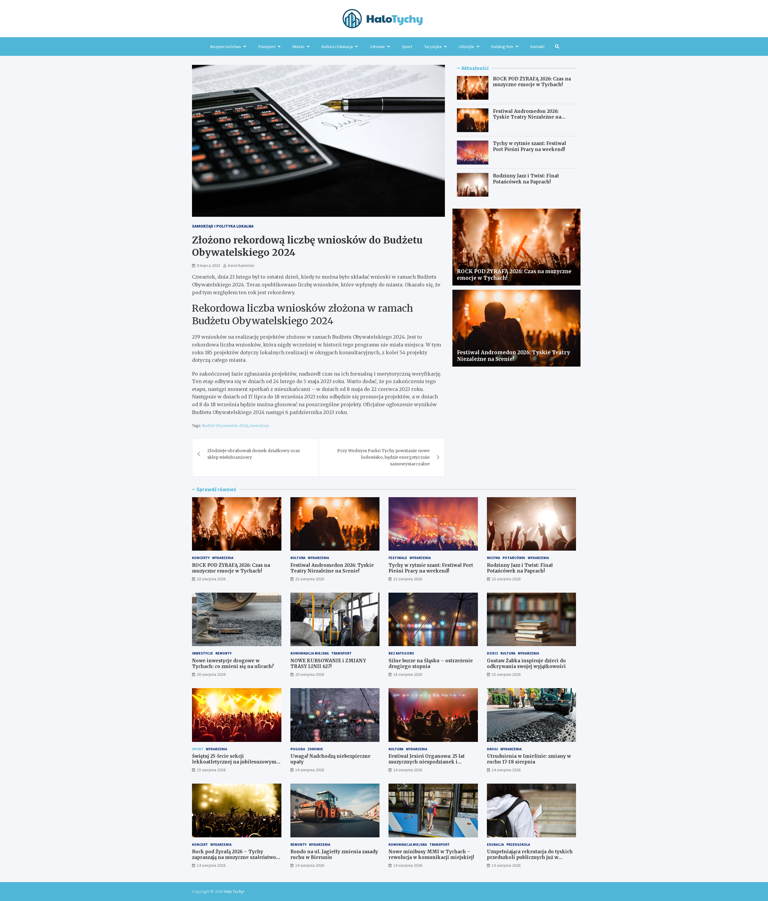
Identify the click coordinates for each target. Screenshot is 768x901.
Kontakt (537, 46)
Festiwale (397, 557)
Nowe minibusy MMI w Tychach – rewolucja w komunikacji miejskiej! (431, 854)
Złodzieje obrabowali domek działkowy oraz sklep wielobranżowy (253, 454)
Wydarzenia (222, 557)
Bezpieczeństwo (225, 46)
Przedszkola (518, 844)
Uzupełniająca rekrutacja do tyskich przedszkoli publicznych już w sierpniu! (530, 857)
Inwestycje (202, 653)
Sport (407, 46)
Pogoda (297, 749)
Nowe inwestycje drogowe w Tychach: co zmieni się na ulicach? (233, 664)
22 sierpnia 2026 (309, 579)
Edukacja (495, 844)
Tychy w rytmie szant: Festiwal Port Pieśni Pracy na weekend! (529, 147)
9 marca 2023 (208, 265)
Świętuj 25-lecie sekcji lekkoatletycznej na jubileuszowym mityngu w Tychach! (234, 762)
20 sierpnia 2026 (211, 674)
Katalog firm (502, 46)
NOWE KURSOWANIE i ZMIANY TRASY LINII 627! (328, 664)
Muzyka (493, 557)
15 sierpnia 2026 (506, 674)
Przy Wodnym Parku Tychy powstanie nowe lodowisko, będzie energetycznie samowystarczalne (383, 457)
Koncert (200, 844)
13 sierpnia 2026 (506, 865)
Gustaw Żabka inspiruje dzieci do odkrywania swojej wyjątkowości (526, 664)
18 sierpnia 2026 (407, 674)
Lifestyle (466, 46)
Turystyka (433, 46)
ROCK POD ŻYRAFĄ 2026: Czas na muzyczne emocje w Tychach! (532, 82)
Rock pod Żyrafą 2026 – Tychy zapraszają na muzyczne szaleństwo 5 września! (236, 857)
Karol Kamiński (241, 265)
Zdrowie (377, 46)
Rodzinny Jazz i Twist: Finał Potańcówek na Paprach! (526, 179)
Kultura (297, 557)
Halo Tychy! (234, 891)
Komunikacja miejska (309, 653)
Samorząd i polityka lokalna (223, 226)
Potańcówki (513, 557)
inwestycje (259, 425)
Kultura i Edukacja (337, 46)
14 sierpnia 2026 (309, 770)
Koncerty (201, 557)
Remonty (223, 653)
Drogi (492, 749)
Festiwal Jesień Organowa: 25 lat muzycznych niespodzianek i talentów (426, 762)
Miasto (298, 46)
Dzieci (492, 653)
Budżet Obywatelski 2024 (225, 425)
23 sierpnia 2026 (211, 579)
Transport (266, 46)
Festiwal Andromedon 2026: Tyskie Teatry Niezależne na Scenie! (527, 117)
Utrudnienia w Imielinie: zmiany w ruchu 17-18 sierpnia (529, 759)
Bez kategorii (401, 653)
